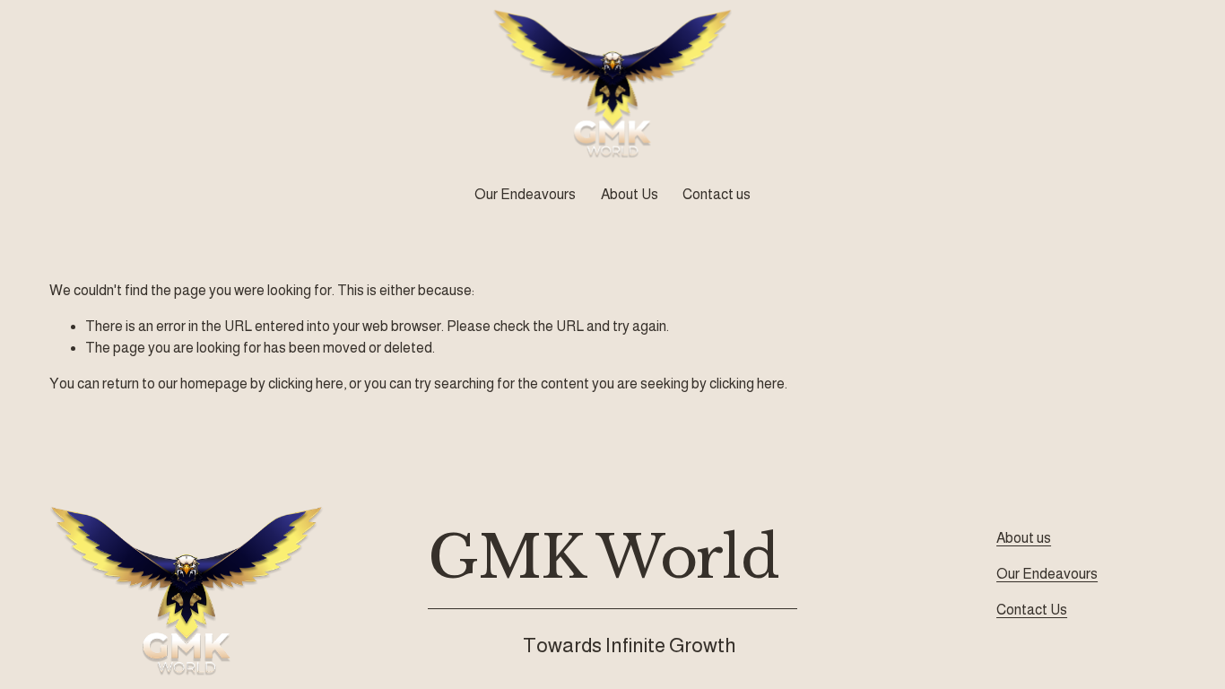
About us (1023, 537)
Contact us (716, 194)
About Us (629, 194)
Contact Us (1031, 609)
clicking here (305, 383)
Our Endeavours (1047, 573)
